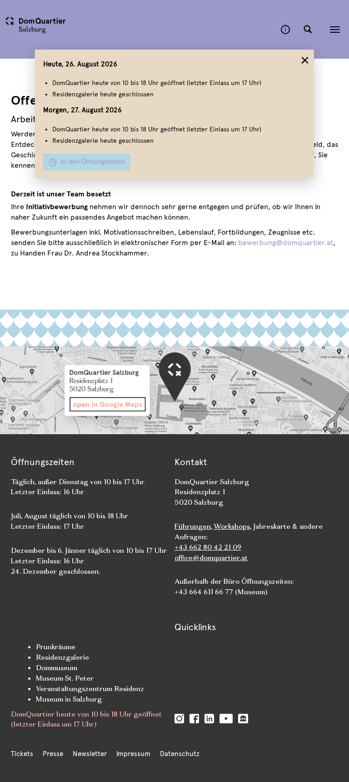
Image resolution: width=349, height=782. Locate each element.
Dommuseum (56, 667)
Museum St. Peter (65, 678)
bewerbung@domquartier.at (285, 242)
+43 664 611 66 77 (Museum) (220, 592)
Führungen (192, 526)
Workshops (232, 526)
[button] (307, 29)
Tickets (22, 754)
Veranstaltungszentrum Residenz (90, 688)
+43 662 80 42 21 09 (207, 547)
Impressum (133, 754)
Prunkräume (55, 647)
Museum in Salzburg (69, 699)
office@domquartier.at (211, 557)
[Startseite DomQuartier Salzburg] (140, 29)
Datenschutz (179, 754)
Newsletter (90, 754)
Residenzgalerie (62, 657)
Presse (53, 754)
